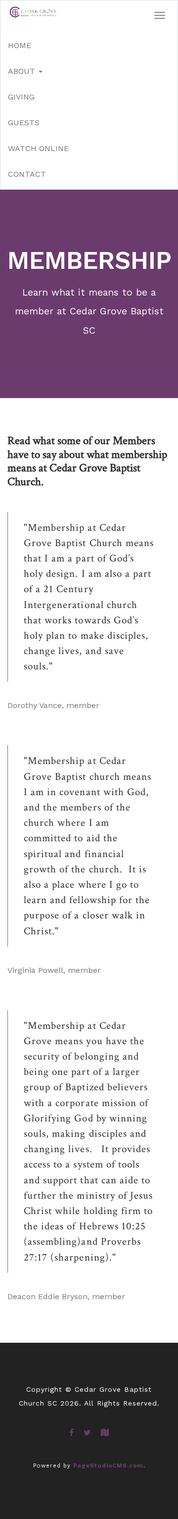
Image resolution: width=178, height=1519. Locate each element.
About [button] (23, 71)
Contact (27, 174)
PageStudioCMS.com (108, 1466)
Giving (21, 96)
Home (19, 45)
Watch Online (38, 148)
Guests (24, 122)
